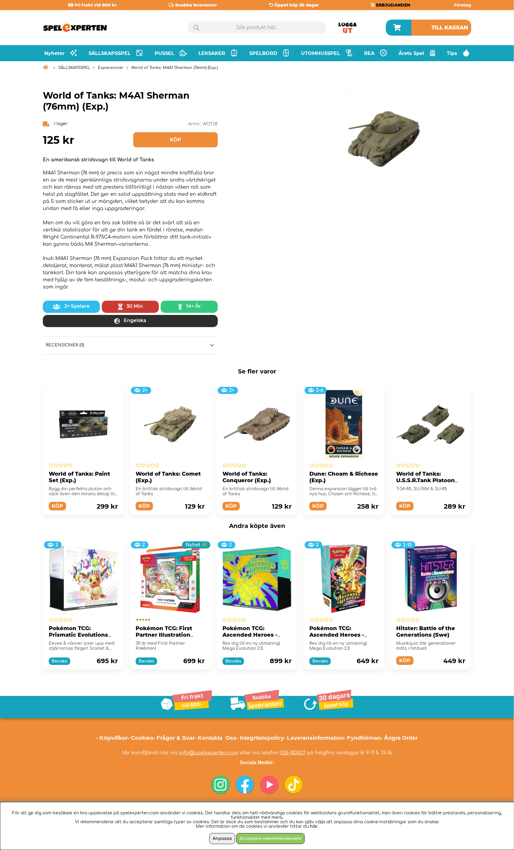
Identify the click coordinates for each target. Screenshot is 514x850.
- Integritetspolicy (260, 738)
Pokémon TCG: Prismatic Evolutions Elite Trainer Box (78, 635)
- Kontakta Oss (215, 738)
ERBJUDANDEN (393, 5)
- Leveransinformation (314, 738)
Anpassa (222, 838)
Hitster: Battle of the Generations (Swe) (425, 631)
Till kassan (449, 27)
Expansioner (110, 68)
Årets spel (411, 53)
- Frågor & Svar (174, 738)
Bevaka (59, 661)
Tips (452, 53)
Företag (462, 5)
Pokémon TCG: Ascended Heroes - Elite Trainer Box (249, 635)
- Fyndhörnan (362, 738)
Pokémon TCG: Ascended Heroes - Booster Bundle (336, 635)
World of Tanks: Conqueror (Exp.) (246, 477)
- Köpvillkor (112, 738)
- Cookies (140, 738)
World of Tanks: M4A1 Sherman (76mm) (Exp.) (174, 68)
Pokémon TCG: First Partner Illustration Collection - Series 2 (164, 635)
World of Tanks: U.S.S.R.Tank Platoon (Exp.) (425, 480)
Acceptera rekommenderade (270, 838)
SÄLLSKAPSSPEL (74, 68)
